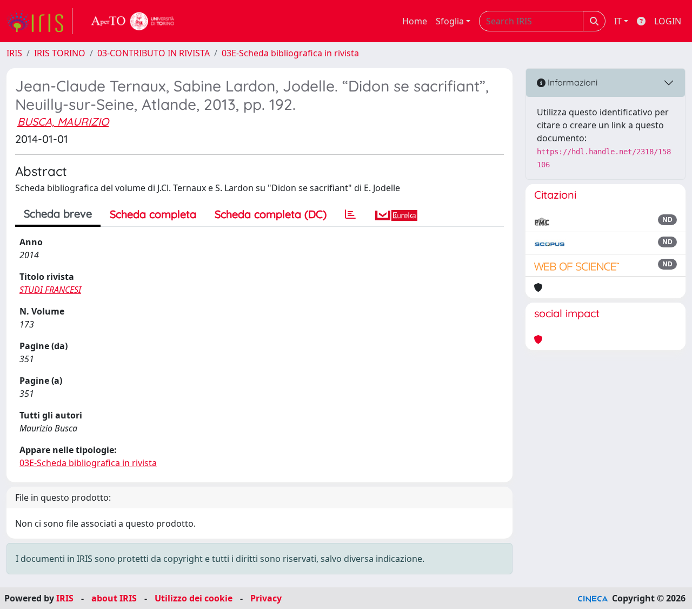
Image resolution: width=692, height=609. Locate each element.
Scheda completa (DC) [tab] (271, 214)
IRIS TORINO (59, 53)
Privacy (266, 598)
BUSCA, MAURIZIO (63, 121)
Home (414, 21)
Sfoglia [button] (450, 21)
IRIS (14, 53)
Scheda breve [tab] (58, 213)
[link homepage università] (133, 21)
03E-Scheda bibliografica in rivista (290, 53)
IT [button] (618, 21)
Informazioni (571, 82)
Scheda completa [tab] (153, 214)
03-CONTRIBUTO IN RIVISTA (153, 53)
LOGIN (667, 21)
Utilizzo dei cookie (193, 598)
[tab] (350, 214)
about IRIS (114, 598)
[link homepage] (39, 21)
